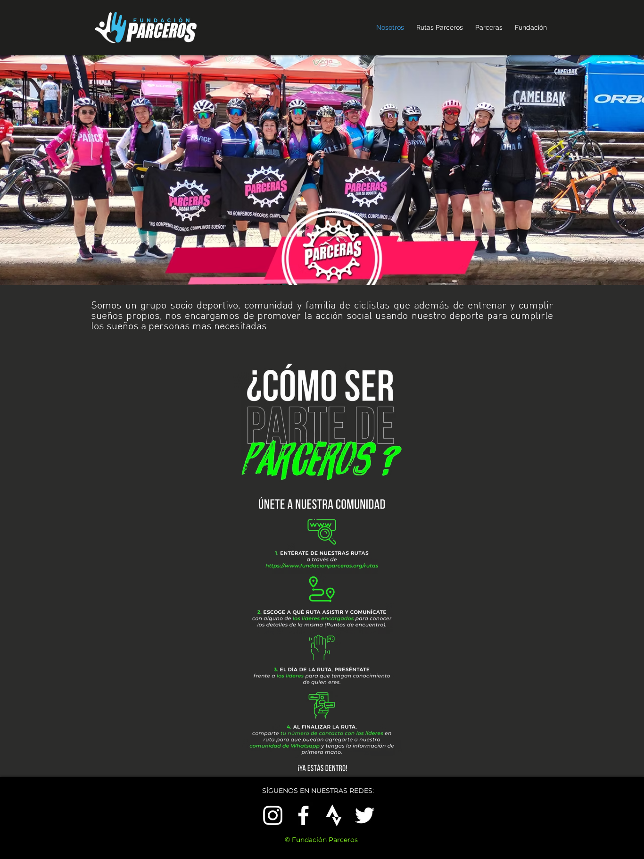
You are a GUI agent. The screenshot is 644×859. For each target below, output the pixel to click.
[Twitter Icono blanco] (365, 815)
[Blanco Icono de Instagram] (273, 815)
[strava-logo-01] (334, 815)
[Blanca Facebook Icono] (303, 815)
